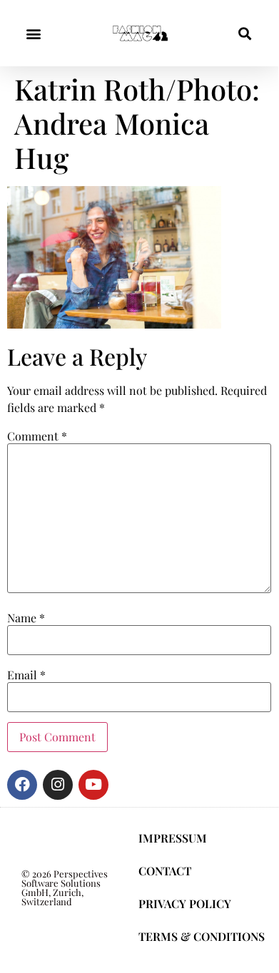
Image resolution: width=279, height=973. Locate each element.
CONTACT (164, 870)
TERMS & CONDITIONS (201, 936)
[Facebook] (22, 785)
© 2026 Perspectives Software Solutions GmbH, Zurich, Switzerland (64, 887)
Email (26, 675)
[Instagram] (58, 785)
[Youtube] (93, 785)
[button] (33, 33)
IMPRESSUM (172, 837)
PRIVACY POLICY (184, 903)
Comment (37, 436)
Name (26, 618)
